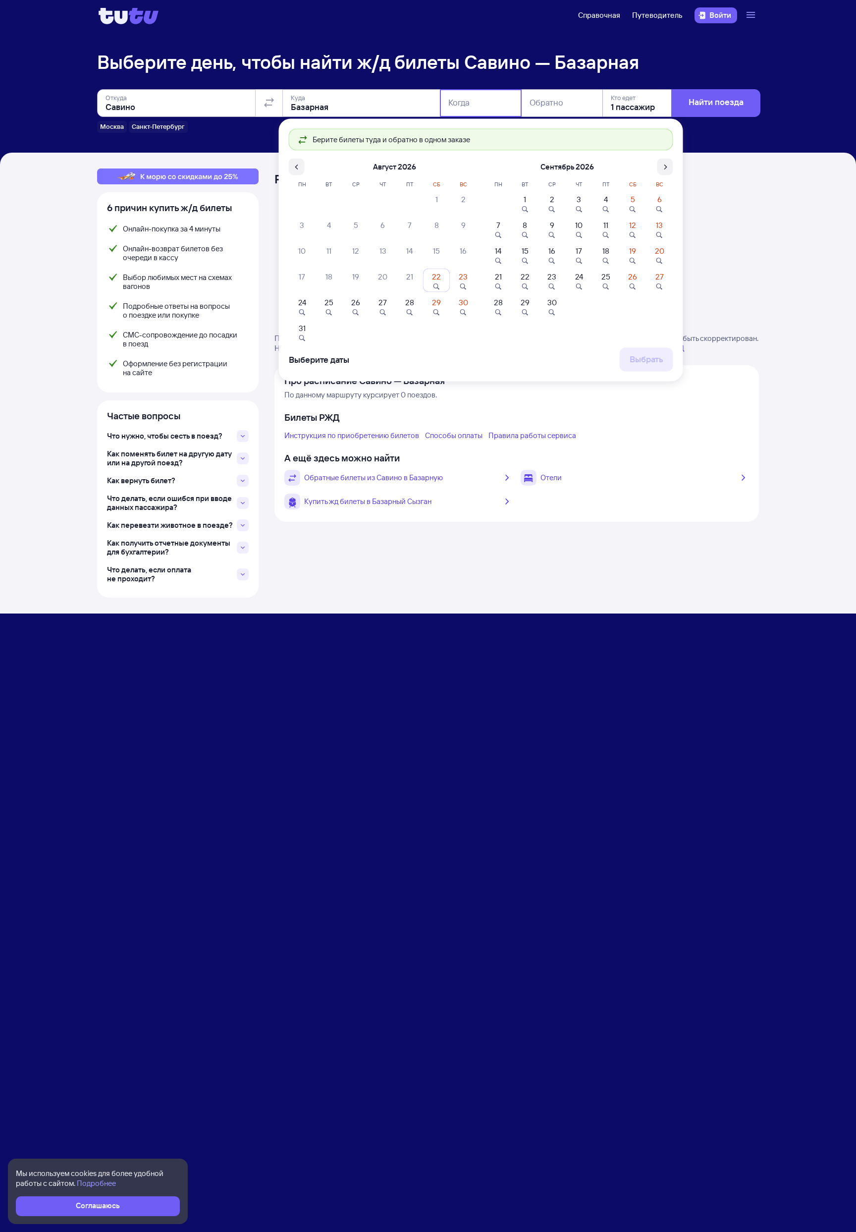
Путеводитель (657, 15)
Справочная (599, 15)
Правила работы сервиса (532, 435)
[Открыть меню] (752, 15)
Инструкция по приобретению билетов (351, 435)
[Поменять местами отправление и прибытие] (269, 103)
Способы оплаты (453, 435)
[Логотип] (128, 15)
